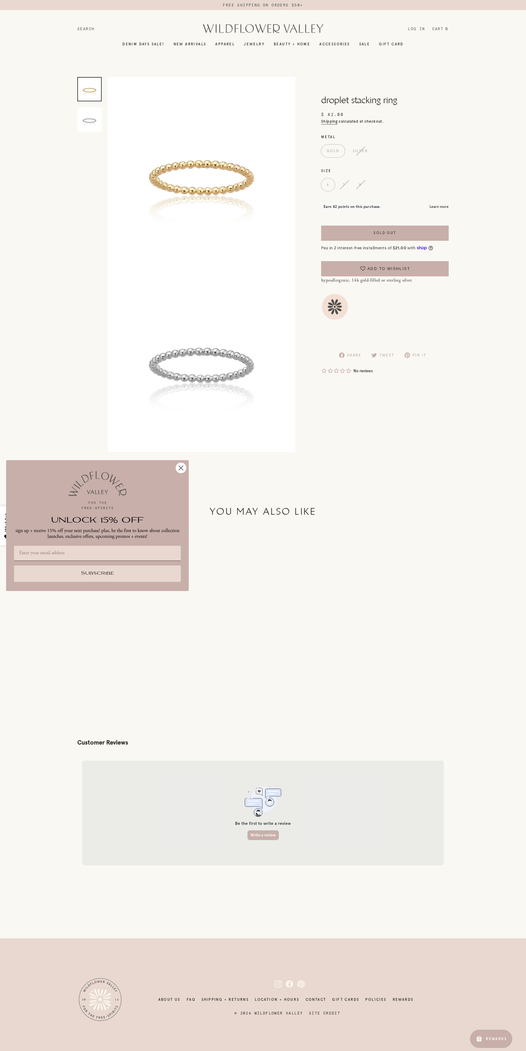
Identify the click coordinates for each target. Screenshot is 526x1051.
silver (360, 151)
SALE (364, 44)
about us (169, 999)
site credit (324, 1013)
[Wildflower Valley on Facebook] (286, 984)
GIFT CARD (391, 44)
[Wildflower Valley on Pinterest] (297, 984)
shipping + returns (225, 999)
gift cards (345, 999)
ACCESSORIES (334, 44)
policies (375, 999)
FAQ (191, 999)
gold (333, 151)
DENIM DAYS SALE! (143, 44)
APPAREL (225, 44)
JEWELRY (254, 44)
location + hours (277, 999)
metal (328, 137)
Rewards (403, 999)
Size (326, 170)
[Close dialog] (181, 467)
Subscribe (97, 573)
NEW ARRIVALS (190, 44)
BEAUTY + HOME (292, 44)
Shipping (329, 121)
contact (316, 999)
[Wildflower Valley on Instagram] (274, 984)
